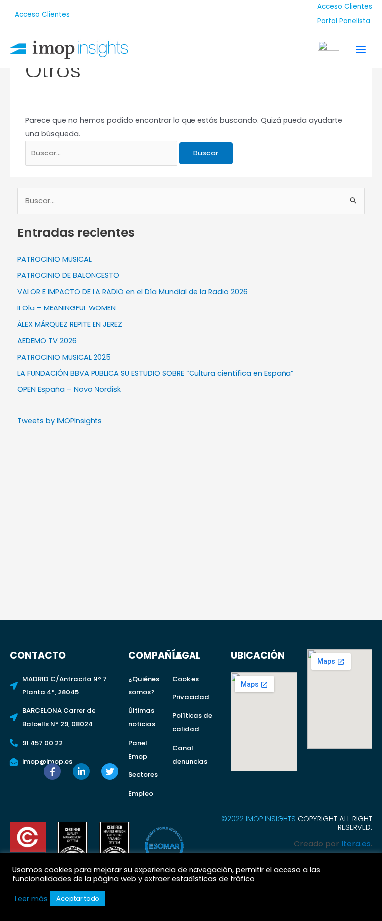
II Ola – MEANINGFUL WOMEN (66, 308)
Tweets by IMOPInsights (59, 421)
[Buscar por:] (102, 153)
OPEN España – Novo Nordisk (69, 389)
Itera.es (356, 843)
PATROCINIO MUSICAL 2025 (64, 357)
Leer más (31, 898)
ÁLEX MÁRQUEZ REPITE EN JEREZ (69, 324)
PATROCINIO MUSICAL (54, 259)
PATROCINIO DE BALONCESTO (68, 275)
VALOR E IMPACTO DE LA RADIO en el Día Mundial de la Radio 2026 (132, 292)
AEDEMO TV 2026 (47, 341)
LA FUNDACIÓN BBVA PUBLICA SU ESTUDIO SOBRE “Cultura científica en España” (155, 373)
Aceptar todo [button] (77, 898)
